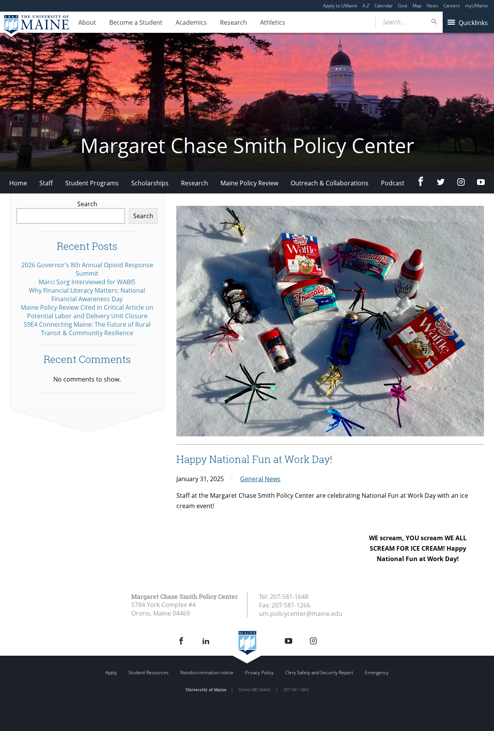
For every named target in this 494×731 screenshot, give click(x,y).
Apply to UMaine (340, 5)
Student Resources (149, 672)
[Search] (434, 22)
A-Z (365, 5)
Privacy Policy (259, 672)
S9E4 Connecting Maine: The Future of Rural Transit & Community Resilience (87, 328)
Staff (46, 183)
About (87, 22)
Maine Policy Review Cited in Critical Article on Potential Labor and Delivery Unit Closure (87, 311)
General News (260, 479)
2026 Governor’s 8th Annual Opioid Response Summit (87, 269)
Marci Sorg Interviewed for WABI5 (87, 282)
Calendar (383, 5)
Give (403, 5)
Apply (111, 672)
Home (18, 183)
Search (87, 204)
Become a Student (135, 22)
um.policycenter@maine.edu (300, 613)
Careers (451, 5)
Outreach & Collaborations (330, 183)
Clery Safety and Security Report (319, 672)
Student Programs (92, 183)
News (432, 5)
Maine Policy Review (249, 183)
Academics (191, 22)
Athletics (272, 22)
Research (233, 22)
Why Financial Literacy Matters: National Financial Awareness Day (87, 294)
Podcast (392, 183)
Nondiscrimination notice (206, 672)
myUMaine (476, 5)
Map (417, 5)
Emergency (377, 672)
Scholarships (150, 183)
